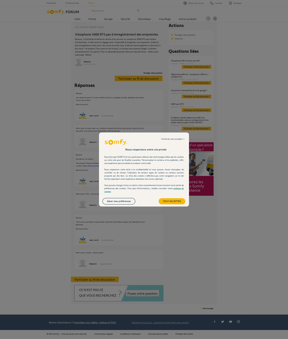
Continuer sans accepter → (172, 139)
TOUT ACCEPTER (172, 201)
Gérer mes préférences (119, 201)
